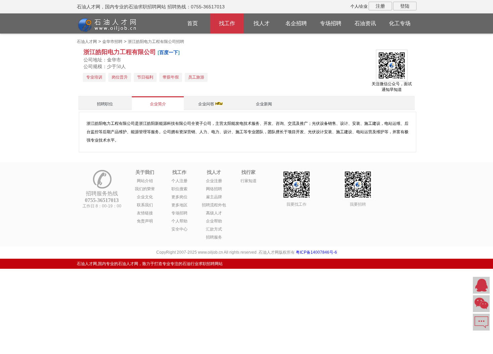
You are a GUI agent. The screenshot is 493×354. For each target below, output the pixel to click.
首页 (192, 23)
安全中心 (179, 229)
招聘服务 (214, 237)
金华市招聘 (112, 41)
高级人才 (214, 213)
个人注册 (179, 181)
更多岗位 (179, 197)
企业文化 (145, 197)
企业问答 (206, 104)
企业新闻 (264, 104)
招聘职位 (105, 104)
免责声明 (145, 221)
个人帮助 (179, 221)
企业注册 (214, 181)
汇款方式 (214, 229)
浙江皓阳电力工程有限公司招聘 (156, 41)
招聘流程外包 (214, 205)
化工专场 (399, 23)
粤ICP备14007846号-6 (316, 252)
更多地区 (179, 205)
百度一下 (168, 52)
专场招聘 (330, 23)
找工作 (227, 23)
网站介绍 (145, 181)
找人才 (262, 23)
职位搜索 (179, 189)
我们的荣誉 (145, 189)
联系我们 (145, 205)
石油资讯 (365, 23)
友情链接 (145, 213)
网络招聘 (214, 189)
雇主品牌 (214, 197)
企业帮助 (214, 221)
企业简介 (158, 104)
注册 (380, 6)
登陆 (404, 6)
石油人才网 (87, 41)
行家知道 (248, 181)
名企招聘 (296, 23)
